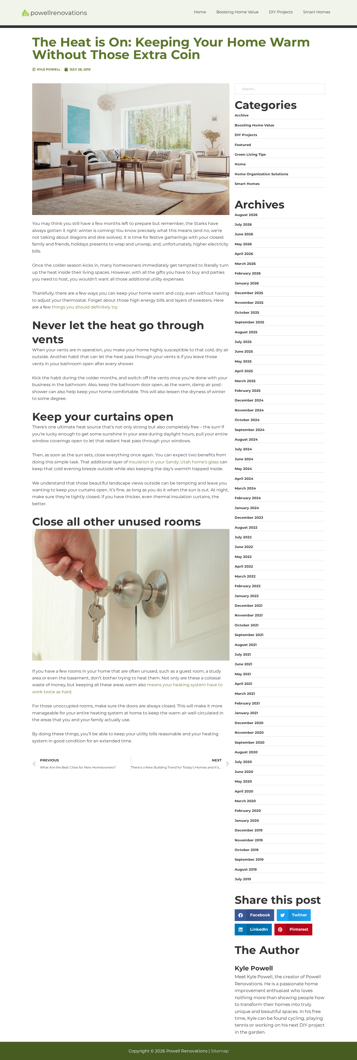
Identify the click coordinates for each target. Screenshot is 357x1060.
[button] (254, 915)
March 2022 (245, 576)
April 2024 (244, 478)
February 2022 (248, 586)
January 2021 (246, 713)
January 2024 (247, 508)
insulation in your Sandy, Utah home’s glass (174, 461)
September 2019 (249, 859)
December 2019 (248, 830)
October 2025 (247, 312)
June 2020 (244, 772)
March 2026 (245, 263)
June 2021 (243, 664)
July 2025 (243, 342)
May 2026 (243, 244)
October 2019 (246, 850)
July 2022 (243, 537)
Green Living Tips (250, 154)
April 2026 (244, 254)
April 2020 (244, 791)
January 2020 (247, 820)
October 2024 (247, 420)
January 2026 (247, 283)
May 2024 (243, 469)
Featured (243, 145)
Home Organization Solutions (261, 174)
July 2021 (243, 654)
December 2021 (248, 605)
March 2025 (245, 381)
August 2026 (246, 215)
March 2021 (245, 693)
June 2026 (244, 234)
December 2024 (249, 400)
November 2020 (249, 732)
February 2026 (248, 273)
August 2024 (246, 439)
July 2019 (243, 879)
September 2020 (249, 742)
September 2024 (249, 430)
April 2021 (243, 684)
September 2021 (249, 635)
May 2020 (243, 781)
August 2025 (246, 332)
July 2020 (243, 762)
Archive (242, 115)
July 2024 (243, 449)
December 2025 (249, 293)
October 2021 (246, 625)
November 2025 (249, 302)
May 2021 (243, 674)
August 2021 (246, 645)
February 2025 (248, 390)
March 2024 (245, 488)
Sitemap (220, 1051)
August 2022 (246, 527)
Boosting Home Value (254, 125)
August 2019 (246, 869)
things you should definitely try (84, 307)
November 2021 (249, 615)
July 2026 (243, 224)
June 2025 (244, 351)
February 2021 (247, 703)
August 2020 (246, 752)
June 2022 (244, 547)
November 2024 (249, 410)
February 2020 (248, 810)
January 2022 (247, 596)
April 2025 (244, 371)
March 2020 (245, 801)
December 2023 (249, 517)
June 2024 (244, 459)
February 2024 (248, 498)
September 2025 (249, 322)
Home (240, 164)
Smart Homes (247, 184)
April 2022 (244, 566)
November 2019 (249, 840)
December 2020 (249, 723)
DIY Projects (246, 135)
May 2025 (243, 361)
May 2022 (243, 557)
